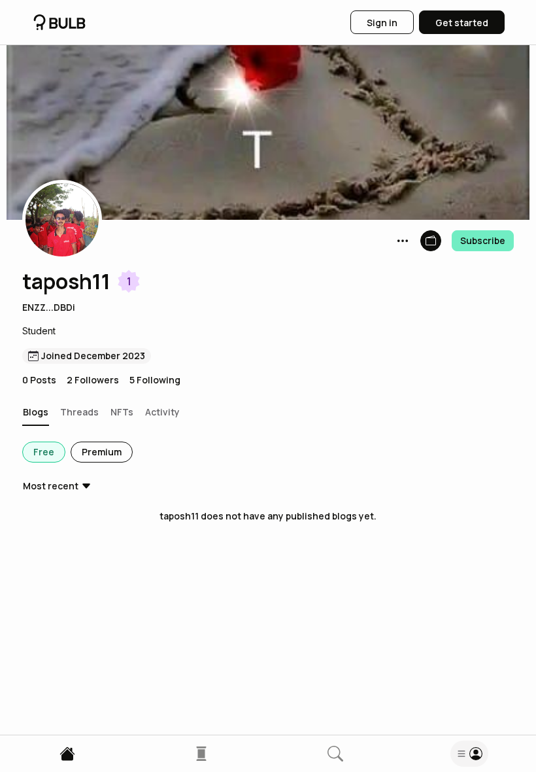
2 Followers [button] (93, 380)
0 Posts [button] (39, 380)
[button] (62, 220)
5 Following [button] (154, 380)
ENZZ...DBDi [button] (48, 307)
